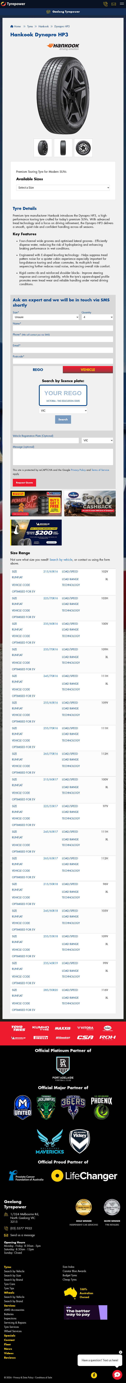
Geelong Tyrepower (66, 11)
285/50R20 (50, 990)
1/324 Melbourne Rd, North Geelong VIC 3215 (24, 1218)
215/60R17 (50, 779)
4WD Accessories (14, 1310)
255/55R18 (50, 936)
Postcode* (18, 356)
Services (9, 1305)
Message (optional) (23, 447)
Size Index (68, 1267)
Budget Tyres (70, 1275)
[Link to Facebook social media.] (94, 1375)
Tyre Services (11, 1327)
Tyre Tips (9, 1288)
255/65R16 (50, 702)
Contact (9, 1340)
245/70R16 (50, 676)
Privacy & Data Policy (23, 1377)
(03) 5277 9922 (21, 1228)
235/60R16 (50, 624)
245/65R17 (50, 831)
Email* (17, 345)
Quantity (86, 312)
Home (17, 26)
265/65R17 (50, 858)
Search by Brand (13, 1280)
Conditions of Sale (43, 1377)
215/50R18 (50, 884)
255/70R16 (50, 728)
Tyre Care (9, 1284)
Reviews (10, 1357)
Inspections (10, 1318)
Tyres (7, 1267)
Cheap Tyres (69, 1279)
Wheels (9, 1292)
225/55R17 (50, 806)
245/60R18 (50, 911)
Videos (8, 1353)
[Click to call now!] (105, 4)
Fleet (7, 1344)
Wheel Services (12, 1331)
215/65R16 (50, 571)
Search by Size (12, 1275)
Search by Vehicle (14, 1271)
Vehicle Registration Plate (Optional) (33, 436)
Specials (9, 1335)
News (8, 1349)
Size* (16, 312)
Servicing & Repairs (15, 1322)
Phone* (31, 334)
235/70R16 (50, 649)
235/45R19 (50, 963)
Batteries (8, 1314)
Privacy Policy (78, 470)
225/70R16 (50, 598)
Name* (17, 323)
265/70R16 (50, 754)
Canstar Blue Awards (74, 1271)
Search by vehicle (61, 560)
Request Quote (24, 482)
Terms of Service (100, 470)
